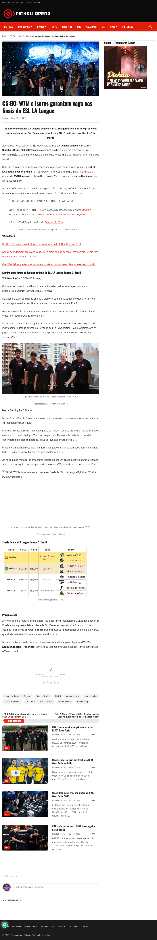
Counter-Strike (43, 696)
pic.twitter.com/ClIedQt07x (70, 214)
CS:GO (12, 36)
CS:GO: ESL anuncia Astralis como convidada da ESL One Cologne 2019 (41, 243)
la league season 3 (12, 701)
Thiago (5, 118)
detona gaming (72, 696)
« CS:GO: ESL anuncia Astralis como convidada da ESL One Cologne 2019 (24, 715)
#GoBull (50, 214)
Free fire (67, 26)
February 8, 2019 (54, 222)
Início (4, 36)
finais (88, 171)
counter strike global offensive (17, 696)
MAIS (112, 26)
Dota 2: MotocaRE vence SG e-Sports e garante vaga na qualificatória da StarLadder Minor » (77, 715)
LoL (79, 26)
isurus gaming (91, 696)
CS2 (6, 748)
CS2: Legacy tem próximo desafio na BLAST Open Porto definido (73, 761)
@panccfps (15, 214)
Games (40, 26)
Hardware (24, 26)
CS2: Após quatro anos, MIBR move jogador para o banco (73, 828)
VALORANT (91, 26)
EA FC (54, 26)
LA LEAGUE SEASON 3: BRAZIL (39, 701)
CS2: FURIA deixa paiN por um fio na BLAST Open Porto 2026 (73, 794)
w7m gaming (82, 701)
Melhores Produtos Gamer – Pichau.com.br (21, 2)
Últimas (8, 26)
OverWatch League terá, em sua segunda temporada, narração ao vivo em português (49, 264)
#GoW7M (40, 214)
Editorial (127, 26)
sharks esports (64, 701)
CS (103, 26)
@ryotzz (86, 209)
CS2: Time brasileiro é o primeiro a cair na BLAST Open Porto (72, 728)
